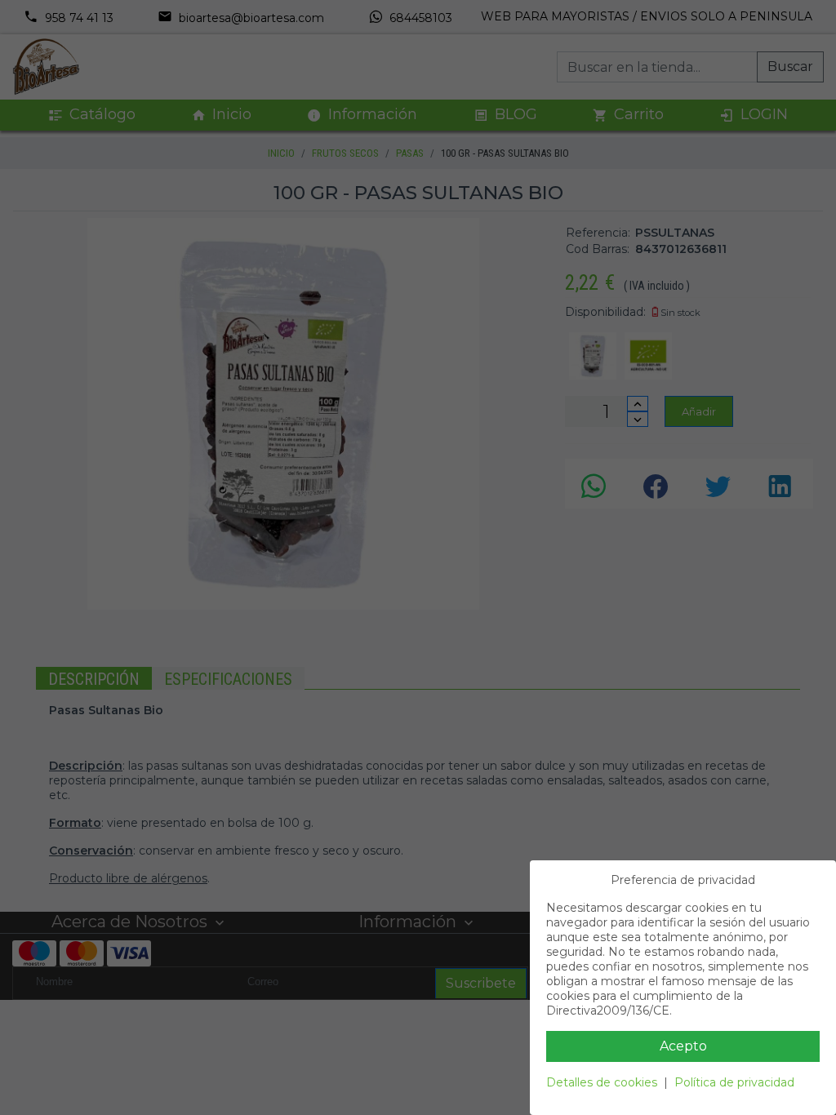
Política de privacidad (734, 1082)
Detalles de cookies (601, 1082)
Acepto (683, 1046)
